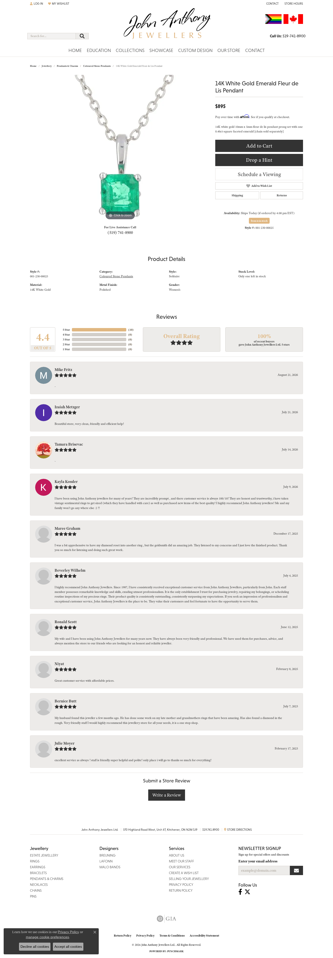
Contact (255, 50)
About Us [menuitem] (176, 855)
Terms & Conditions (172, 936)
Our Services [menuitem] (179, 867)
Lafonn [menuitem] (106, 861)
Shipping (237, 195)
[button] (36, 3)
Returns (282, 195)
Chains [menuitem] (36, 890)
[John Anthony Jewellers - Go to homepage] (166, 26)
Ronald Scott (66, 621)
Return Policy (122, 936)
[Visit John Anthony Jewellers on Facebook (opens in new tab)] (240, 892)
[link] (272, 3)
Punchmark (175, 951)
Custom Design (195, 50)
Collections (130, 50)
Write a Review (166, 795)
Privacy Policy (145, 936)
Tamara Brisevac (69, 444)
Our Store (228, 50)
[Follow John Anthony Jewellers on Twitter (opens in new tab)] (247, 892)
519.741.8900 (210, 829)
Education (99, 50)
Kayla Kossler (66, 481)
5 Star (66, 330)
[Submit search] (82, 36)
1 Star (66, 349)
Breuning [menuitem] (107, 855)
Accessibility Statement (204, 936)
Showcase (161, 50)
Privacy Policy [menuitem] (181, 885)
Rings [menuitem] (34, 861)
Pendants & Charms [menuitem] (46, 879)
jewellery (47, 66)
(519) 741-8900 (120, 232)
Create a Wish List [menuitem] (184, 873)
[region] (120, 148)
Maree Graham (67, 528)
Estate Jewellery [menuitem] (44, 855)
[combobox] (51, 36)
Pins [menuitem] (33, 896)
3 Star (66, 339)
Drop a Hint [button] (259, 160)
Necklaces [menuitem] (39, 885)
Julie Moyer (65, 743)
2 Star (66, 344)
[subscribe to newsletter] (296, 870)
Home (75, 50)
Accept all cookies (68, 946)
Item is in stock (259, 220)
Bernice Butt (66, 701)
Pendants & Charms (67, 66)
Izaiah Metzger (67, 407)
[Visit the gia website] (166, 919)
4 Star (66, 335)
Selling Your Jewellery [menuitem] (189, 879)
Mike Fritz (63, 369)
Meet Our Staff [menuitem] (181, 861)
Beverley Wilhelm (70, 570)
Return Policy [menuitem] (181, 890)
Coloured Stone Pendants (97, 66)
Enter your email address (257, 861)
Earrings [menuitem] (37, 867)
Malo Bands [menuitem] (109, 867)
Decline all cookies (34, 946)
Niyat (59, 663)
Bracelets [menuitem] (38, 873)
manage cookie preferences (47, 937)
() (131, 330)
